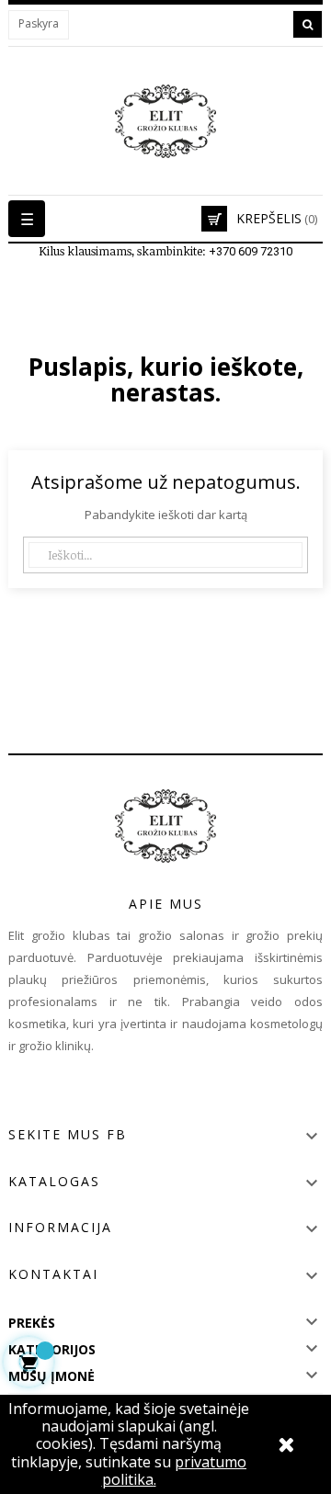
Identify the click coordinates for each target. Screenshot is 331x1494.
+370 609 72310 (250, 251)
